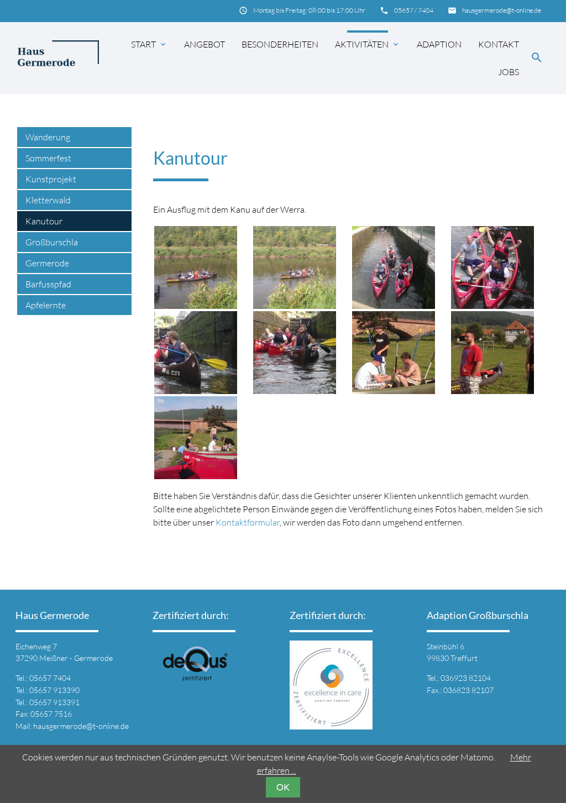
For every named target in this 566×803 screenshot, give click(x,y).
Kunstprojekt (50, 179)
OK (283, 786)
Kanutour (43, 221)
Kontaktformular (248, 522)
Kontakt (498, 44)
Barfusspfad (48, 284)
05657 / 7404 (413, 10)
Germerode (47, 263)
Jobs (508, 71)
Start (149, 44)
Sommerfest (48, 158)
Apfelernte (45, 305)
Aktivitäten (367, 44)
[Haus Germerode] (58, 58)
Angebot (204, 44)
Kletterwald (48, 200)
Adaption (439, 44)
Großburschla (51, 242)
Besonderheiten (280, 44)
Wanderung (47, 137)
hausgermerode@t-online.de (501, 10)
